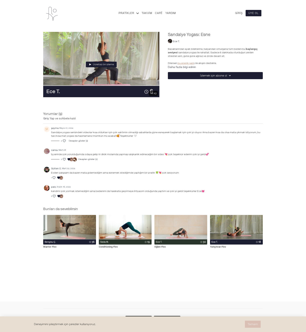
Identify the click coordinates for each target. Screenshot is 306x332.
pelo (53, 186)
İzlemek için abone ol (213, 75)
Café (159, 13)
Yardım (170, 13)
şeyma (55, 128)
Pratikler (127, 13)
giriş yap (48, 118)
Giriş (239, 13)
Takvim (147, 13)
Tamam (253, 324)
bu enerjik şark (186, 63)
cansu (54, 150)
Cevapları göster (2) (88, 159)
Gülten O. (56, 168)
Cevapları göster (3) (78, 141)
